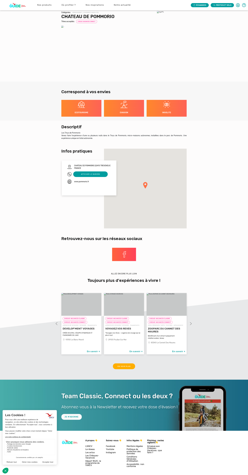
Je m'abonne (72, 417)
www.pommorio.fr (81, 181)
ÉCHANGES (201, 5)
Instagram (111, 453)
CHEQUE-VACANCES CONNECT (87, 21)
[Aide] (244, 5)
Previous (57, 323)
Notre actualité (122, 5)
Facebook (110, 446)
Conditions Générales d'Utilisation (132, 459)
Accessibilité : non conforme (135, 465)
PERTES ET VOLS (223, 5)
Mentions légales (135, 446)
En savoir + (93, 351)
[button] (145, 185)
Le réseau (90, 449)
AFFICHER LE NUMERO (90, 174)
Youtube (110, 449)
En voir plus (124, 366)
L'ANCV (88, 446)
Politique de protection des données (134, 451)
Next (190, 323)
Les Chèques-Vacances (92, 457)
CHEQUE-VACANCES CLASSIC (74, 318)
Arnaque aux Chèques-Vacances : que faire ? (154, 449)
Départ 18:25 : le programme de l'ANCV (93, 463)
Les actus (90, 453)
